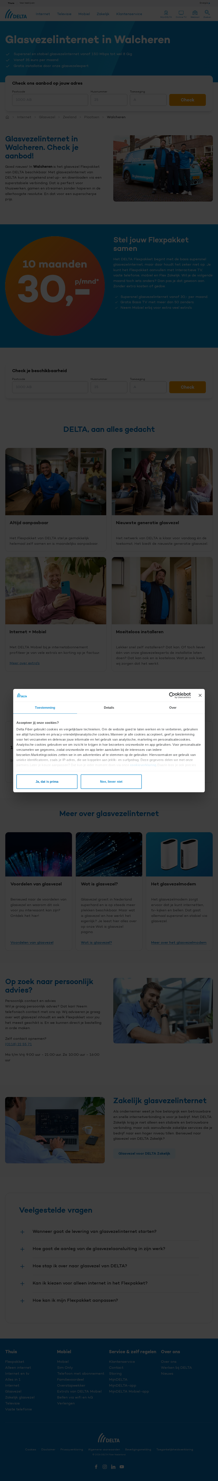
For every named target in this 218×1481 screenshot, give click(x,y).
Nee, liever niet (111, 781)
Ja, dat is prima (47, 781)
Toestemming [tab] (45, 707)
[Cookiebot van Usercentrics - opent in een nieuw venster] (172, 695)
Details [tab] (109, 707)
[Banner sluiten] (200, 695)
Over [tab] (172, 707)
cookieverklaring (143, 765)
